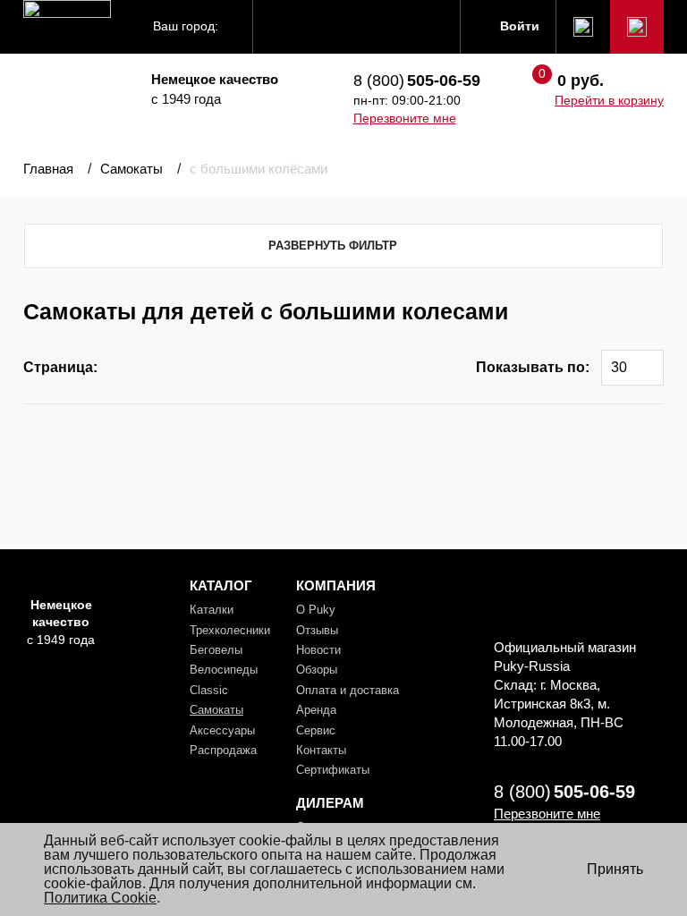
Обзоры (316, 669)
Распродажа (223, 750)
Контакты (321, 750)
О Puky (315, 609)
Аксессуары (222, 730)
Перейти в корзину (609, 100)
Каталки (211, 609)
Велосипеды (224, 669)
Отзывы (317, 630)
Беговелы (216, 650)
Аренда (316, 710)
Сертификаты (332, 769)
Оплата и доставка (347, 690)
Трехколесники (230, 630)
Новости (318, 650)
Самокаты (216, 710)
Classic (209, 690)
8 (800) (416, 80)
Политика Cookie (100, 897)
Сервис (315, 730)
